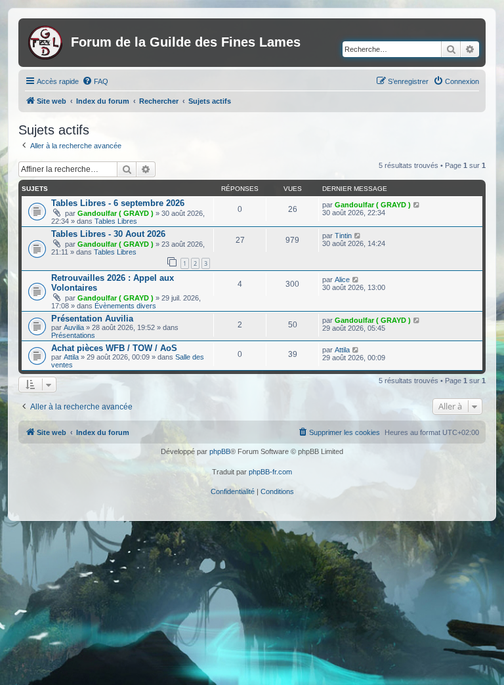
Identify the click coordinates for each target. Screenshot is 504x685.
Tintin (343, 235)
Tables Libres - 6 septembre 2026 (117, 203)
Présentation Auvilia (92, 318)
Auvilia (74, 327)
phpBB (219, 451)
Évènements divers (125, 306)
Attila (71, 357)
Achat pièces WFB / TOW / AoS (114, 348)
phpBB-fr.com (270, 472)
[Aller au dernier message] (417, 205)
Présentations (73, 335)
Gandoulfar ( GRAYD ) (115, 213)
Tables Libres (115, 221)
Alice (342, 279)
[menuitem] (95, 81)
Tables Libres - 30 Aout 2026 (108, 234)
